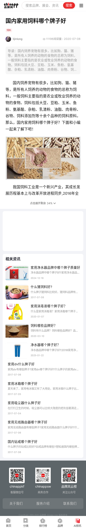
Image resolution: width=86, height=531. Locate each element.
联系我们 (70, 504)
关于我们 (16, 504)
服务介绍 (43, 504)
